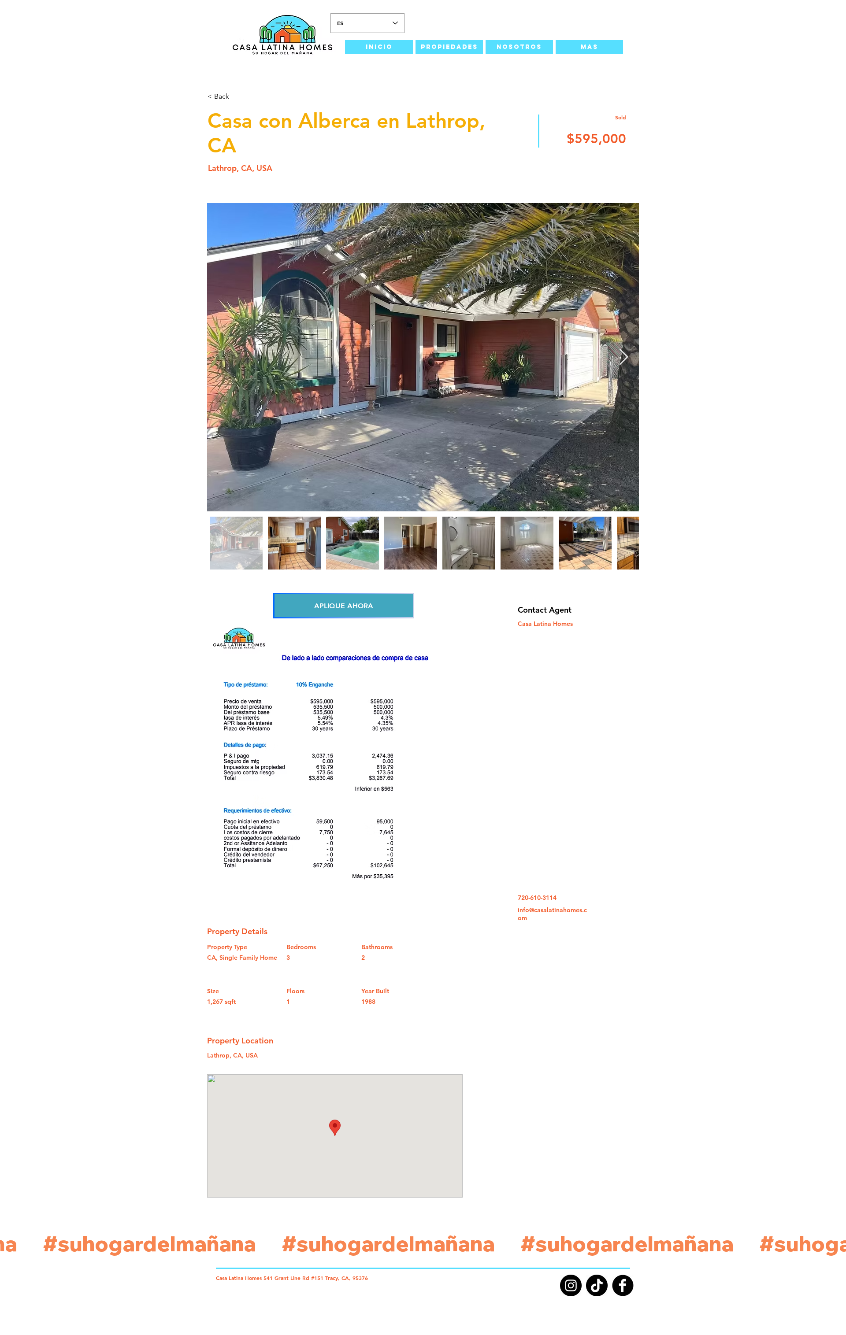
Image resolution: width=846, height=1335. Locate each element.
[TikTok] (597, 1285)
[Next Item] (624, 357)
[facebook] (623, 1285)
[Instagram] (571, 1285)
